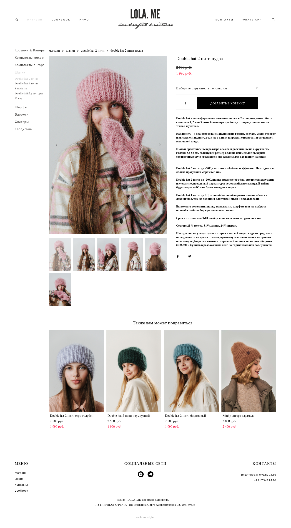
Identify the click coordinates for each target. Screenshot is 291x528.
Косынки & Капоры (30, 50)
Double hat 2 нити (26, 78)
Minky (19, 98)
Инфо (19, 478)
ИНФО (84, 19)
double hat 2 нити (93, 50)
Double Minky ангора (29, 93)
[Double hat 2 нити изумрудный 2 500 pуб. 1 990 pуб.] (133, 371)
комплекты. (226, 210)
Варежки (22, 114)
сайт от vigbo (145, 517)
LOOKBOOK (61, 19)
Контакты (21, 484)
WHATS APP (252, 19)
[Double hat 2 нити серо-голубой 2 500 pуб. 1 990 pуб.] (76, 371)
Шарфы (21, 107)
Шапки (20, 72)
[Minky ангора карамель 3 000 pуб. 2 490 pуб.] (248, 371)
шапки (70, 50)
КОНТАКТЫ (224, 19)
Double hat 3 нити (26, 83)
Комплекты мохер (29, 57)
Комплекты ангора (30, 65)
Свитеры (22, 121)
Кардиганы (23, 129)
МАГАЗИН (35, 19)
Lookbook (21, 490)
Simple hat (21, 88)
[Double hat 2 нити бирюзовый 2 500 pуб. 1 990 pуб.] (191, 371)
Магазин (21, 473)
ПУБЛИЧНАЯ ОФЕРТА (111, 504)
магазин (54, 50)
